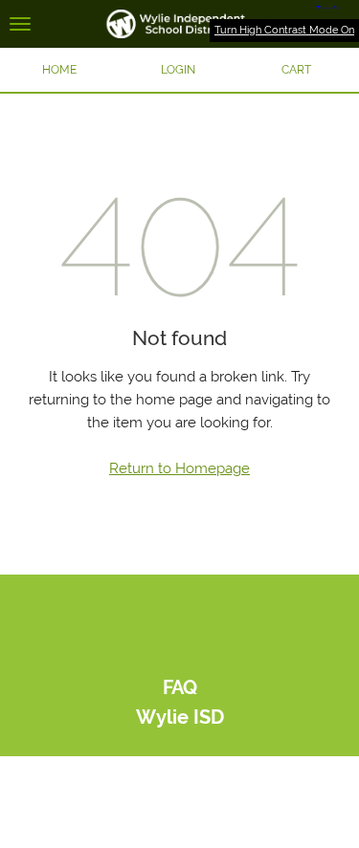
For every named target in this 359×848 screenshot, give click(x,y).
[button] (178, 70)
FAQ (180, 688)
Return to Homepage (179, 468)
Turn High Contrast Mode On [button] (284, 30)
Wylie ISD (180, 717)
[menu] (20, 24)
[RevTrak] (179, 655)
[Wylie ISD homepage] (179, 24)
